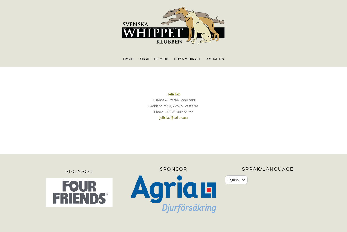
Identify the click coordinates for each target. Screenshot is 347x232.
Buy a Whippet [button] (187, 59)
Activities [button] (215, 59)
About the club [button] (154, 59)
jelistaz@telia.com (173, 117)
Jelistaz (174, 94)
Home (128, 59)
